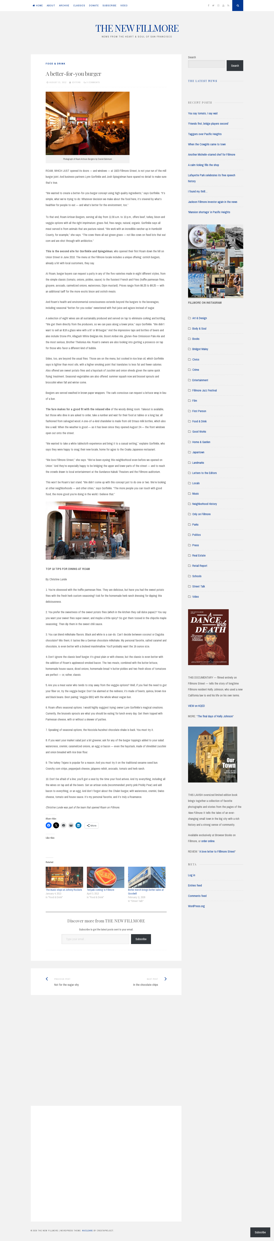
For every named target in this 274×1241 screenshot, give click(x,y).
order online (208, 841)
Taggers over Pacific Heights (205, 134)
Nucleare (87, 1230)
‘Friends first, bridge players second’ (208, 123)
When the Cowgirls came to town (207, 144)
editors (76, 82)
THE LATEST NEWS (202, 81)
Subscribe (141, 939)
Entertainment (200, 380)
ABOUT (51, 5)
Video (195, 597)
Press (195, 545)
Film (194, 401)
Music (195, 493)
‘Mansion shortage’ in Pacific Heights (209, 212)
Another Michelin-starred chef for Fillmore (211, 154)
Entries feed (195, 885)
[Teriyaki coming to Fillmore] (105, 877)
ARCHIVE (64, 5)
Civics (195, 359)
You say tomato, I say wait (203, 113)
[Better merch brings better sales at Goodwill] (147, 877)
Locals (196, 483)
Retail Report (199, 566)
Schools (196, 576)
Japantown (198, 452)
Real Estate (199, 555)
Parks (195, 524)
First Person (199, 411)
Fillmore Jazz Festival (204, 390)
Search (192, 57)
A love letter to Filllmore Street (217, 851)
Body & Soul (199, 328)
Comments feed (197, 896)
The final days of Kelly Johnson (215, 716)
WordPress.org (196, 906)
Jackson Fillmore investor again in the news (212, 202)
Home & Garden (201, 442)
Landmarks (198, 463)
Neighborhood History (204, 504)
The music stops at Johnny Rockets (64, 889)
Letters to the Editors (204, 473)
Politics (196, 535)
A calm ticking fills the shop (203, 165)
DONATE (94, 5)
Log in (191, 875)
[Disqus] (106, 1055)
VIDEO (124, 5)
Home (39, 5)
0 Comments (93, 82)
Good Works (199, 431)
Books (195, 339)
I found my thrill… (198, 191)
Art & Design (199, 318)
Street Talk (198, 586)
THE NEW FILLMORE (137, 28)
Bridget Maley (200, 349)
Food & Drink (55, 63)
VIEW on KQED (196, 706)
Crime (195, 370)
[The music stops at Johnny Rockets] (64, 877)
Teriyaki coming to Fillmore (100, 889)
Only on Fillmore (201, 514)
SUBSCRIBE (109, 5)
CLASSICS (79, 5)
